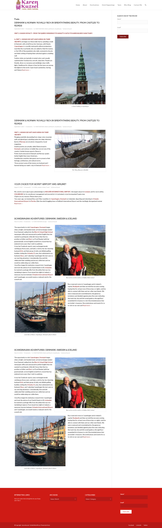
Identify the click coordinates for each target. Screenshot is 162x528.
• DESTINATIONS (39, 28)
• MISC (35, 187)
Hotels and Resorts (50, 28)
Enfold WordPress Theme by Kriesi (40, 525)
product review (42, 187)
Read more (25, 70)
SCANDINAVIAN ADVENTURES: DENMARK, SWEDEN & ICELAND (45, 218)
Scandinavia (58, 28)
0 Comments (29, 28)
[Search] (145, 5)
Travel (47, 187)
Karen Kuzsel (68, 28)
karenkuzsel (25, 525)
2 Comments (29, 126)
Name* (119, 19)
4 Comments (27, 353)
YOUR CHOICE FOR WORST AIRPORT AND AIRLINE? (40, 184)
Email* (119, 27)
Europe (45, 221)
